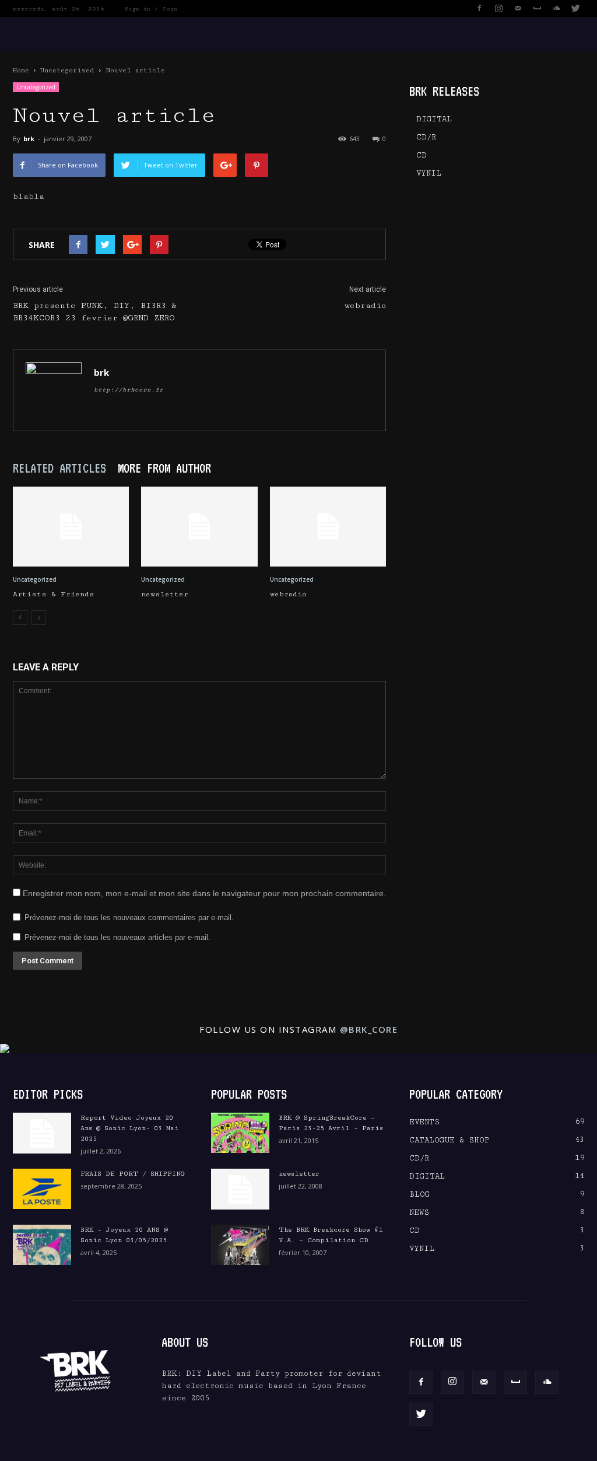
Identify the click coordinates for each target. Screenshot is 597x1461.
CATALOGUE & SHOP (449, 1140)
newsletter (164, 594)
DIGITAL (434, 119)
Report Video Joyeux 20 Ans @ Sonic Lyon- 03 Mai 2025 (129, 1128)
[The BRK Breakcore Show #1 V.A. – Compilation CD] (240, 1245)
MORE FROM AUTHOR (164, 468)
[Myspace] (537, 8)
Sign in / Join (151, 8)
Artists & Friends (53, 594)
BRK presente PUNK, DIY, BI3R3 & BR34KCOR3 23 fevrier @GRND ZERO (94, 312)
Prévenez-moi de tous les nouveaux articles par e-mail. (117, 937)
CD (421, 155)
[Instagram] (498, 8)
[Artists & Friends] (71, 527)
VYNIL (428, 173)
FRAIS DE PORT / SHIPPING (132, 1173)
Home (21, 70)
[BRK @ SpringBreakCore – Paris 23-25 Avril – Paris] (240, 1133)
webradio (365, 305)
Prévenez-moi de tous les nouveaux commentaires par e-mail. (129, 917)
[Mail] (517, 8)
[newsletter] (199, 527)
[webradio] (328, 527)
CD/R (426, 137)
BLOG (419, 1194)
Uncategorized (67, 70)
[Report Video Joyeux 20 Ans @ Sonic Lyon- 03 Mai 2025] (42, 1133)
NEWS (419, 1212)
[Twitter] (575, 8)
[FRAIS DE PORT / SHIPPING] (42, 1189)
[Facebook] (479, 8)
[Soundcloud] (556, 8)
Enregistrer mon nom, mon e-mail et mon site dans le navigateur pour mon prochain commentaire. (204, 893)
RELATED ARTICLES (59, 468)
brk (28, 138)
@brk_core (369, 1029)
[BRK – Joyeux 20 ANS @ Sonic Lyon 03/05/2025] (42, 1245)
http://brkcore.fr (128, 389)
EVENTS (424, 1122)
